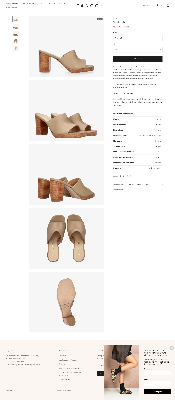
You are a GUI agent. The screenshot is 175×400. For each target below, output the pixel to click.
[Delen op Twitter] (124, 176)
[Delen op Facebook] (120, 176)
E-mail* (146, 380)
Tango (115, 18)
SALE (42, 3)
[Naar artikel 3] (15, 33)
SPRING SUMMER (12, 3)
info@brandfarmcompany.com (26, 365)
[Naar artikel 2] (15, 26)
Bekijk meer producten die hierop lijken (131, 184)
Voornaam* (148, 369)
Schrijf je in (157, 392)
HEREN (62, 3)
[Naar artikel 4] (15, 41)
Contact (62, 356)
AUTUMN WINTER (29, 3)
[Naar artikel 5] (15, 48)
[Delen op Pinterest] (127, 176)
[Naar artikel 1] (15, 19)
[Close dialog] (171, 348)
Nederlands (146, 5)
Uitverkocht (138, 59)
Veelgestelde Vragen (68, 360)
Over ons (63, 364)
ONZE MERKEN (11, 7)
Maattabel (118, 190)
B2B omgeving (65, 379)
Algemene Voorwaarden (70, 368)
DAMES (52, 3)
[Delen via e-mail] (130, 176)
